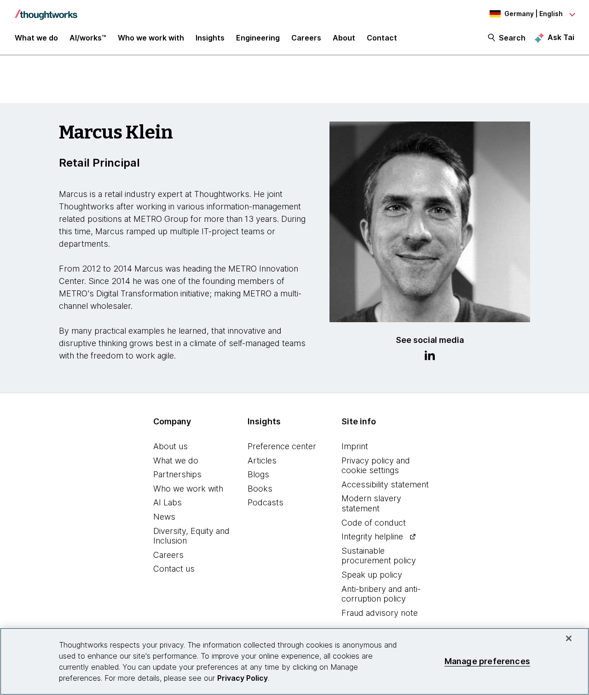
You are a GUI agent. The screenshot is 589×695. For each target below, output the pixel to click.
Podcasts (265, 502)
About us (170, 446)
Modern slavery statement (371, 503)
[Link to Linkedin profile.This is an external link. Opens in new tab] (430, 356)
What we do (175, 460)
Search (512, 37)
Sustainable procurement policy (378, 556)
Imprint (354, 446)
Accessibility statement (385, 484)
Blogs (258, 474)
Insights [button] (210, 37)
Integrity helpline (372, 536)
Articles (262, 460)
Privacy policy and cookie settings (375, 465)
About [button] (344, 37)
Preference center (282, 446)
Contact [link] (382, 37)
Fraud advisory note (379, 613)
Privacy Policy (242, 678)
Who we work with (188, 488)
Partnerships (177, 474)
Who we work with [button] (151, 37)
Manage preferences (487, 661)
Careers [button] (306, 37)
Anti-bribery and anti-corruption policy (381, 594)
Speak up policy (371, 574)
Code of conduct (373, 522)
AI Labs (167, 502)
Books (260, 488)
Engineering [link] (258, 37)
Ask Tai (561, 37)
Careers (168, 555)
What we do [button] (36, 37)
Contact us (174, 568)
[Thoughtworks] (46, 10)
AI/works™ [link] (87, 37)
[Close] (569, 638)
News (164, 516)
